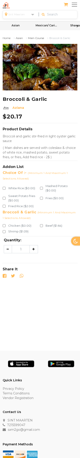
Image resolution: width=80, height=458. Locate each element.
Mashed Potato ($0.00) (57, 188)
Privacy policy (13, 389)
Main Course (36, 38)
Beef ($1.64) (54, 225)
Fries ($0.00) (55, 198)
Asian (16, 25)
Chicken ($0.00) (19, 225)
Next (77, 26)
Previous (2, 26)
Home (6, 38)
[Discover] (20, 454)
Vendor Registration (18, 398)
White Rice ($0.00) (21, 188)
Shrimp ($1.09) (18, 231)
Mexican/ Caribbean (47, 25)
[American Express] (32, 454)
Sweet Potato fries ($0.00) (21, 198)
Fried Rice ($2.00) (21, 206)
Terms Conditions (16, 393)
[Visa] (8, 454)
